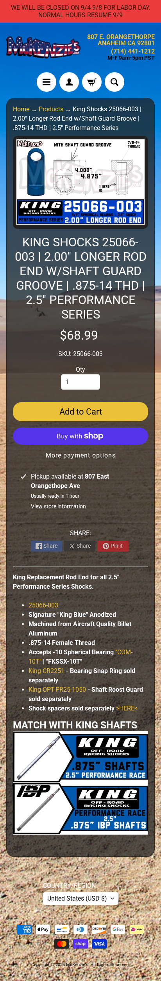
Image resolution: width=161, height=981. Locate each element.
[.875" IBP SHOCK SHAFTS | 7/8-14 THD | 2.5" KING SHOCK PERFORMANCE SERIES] (80, 829)
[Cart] (92, 82)
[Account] (69, 82)
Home (21, 109)
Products (51, 109)
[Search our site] (114, 82)
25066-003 (43, 605)
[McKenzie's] (43, 47)
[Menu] (46, 82)
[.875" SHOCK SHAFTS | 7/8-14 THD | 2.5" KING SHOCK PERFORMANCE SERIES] (80, 778)
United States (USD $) (77, 898)
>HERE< (127, 708)
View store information (58, 506)
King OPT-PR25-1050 (57, 689)
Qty (80, 369)
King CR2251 (46, 671)
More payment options (81, 455)
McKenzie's (77, 964)
